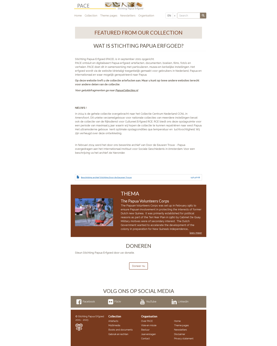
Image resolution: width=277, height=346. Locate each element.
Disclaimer (179, 334)
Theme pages (108, 15)
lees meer (196, 232)
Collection (91, 15)
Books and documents (120, 329)
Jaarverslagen (148, 334)
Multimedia (114, 325)
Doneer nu (138, 265)
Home (78, 15)
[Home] (111, 6)
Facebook (89, 301)
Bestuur (145, 329)
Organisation (146, 15)
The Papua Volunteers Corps (145, 201)
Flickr (117, 301)
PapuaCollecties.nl (126, 90)
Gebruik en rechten (118, 334)
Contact (145, 338)
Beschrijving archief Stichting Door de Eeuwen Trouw (106, 177)
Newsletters (127, 15)
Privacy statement (183, 338)
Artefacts (113, 321)
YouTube (151, 301)
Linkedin (183, 301)
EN (169, 15)
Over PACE (147, 321)
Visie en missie (148, 325)
